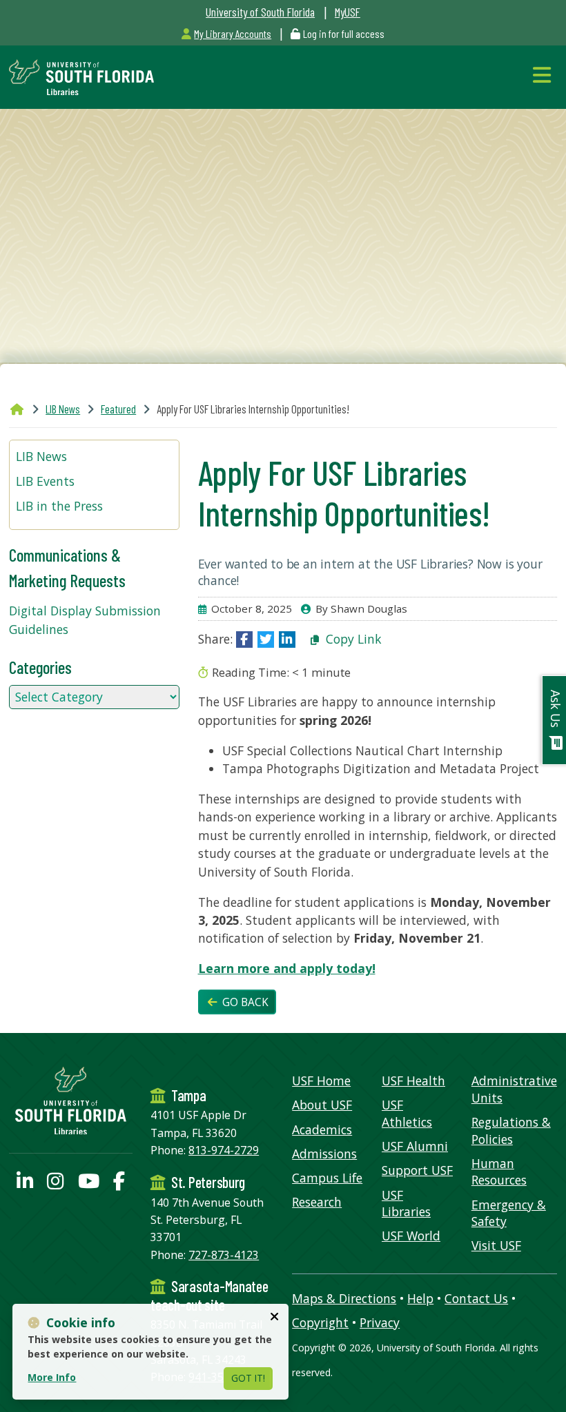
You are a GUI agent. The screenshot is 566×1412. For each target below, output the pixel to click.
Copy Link (352, 639)
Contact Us (476, 1298)
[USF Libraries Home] (81, 76)
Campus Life (327, 1177)
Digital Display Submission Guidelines (85, 619)
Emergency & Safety (508, 1213)
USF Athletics (407, 1113)
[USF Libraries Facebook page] (119, 1184)
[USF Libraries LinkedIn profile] (25, 1184)
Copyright (320, 1322)
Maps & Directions (344, 1298)
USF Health (413, 1080)
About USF (322, 1104)
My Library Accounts (232, 33)
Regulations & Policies (511, 1130)
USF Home (321, 1080)
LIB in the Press (59, 506)
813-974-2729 (223, 1150)
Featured (118, 409)
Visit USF (496, 1245)
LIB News (63, 409)
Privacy (380, 1322)
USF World (411, 1235)
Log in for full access (343, 33)
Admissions (324, 1153)
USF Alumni (415, 1146)
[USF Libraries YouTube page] (88, 1184)
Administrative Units (514, 1089)
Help (420, 1298)
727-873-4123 (223, 1254)
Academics (322, 1129)
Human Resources (499, 1172)
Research (317, 1202)
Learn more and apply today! (286, 968)
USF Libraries (406, 1203)
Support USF (417, 1170)
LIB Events (45, 481)
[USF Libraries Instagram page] (55, 1184)
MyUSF (347, 11)
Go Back (244, 1002)
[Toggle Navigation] (545, 74)
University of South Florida (260, 11)
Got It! (248, 1377)
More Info (52, 1377)
